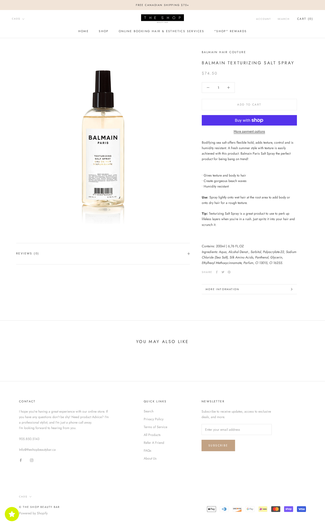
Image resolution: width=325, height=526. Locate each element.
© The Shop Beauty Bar (39, 507)
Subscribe (218, 445)
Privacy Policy (153, 419)
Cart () (305, 19)
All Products (152, 434)
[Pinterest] (229, 272)
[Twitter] (223, 272)
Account (263, 19)
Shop (104, 31)
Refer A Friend (154, 442)
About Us (150, 458)
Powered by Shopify (33, 513)
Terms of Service (155, 427)
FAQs (147, 450)
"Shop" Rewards (230, 31)
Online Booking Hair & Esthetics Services (161, 31)
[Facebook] (216, 272)
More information (222, 289)
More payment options (249, 131)
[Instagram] (31, 460)
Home (83, 31)
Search (284, 19)
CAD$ (16, 18)
